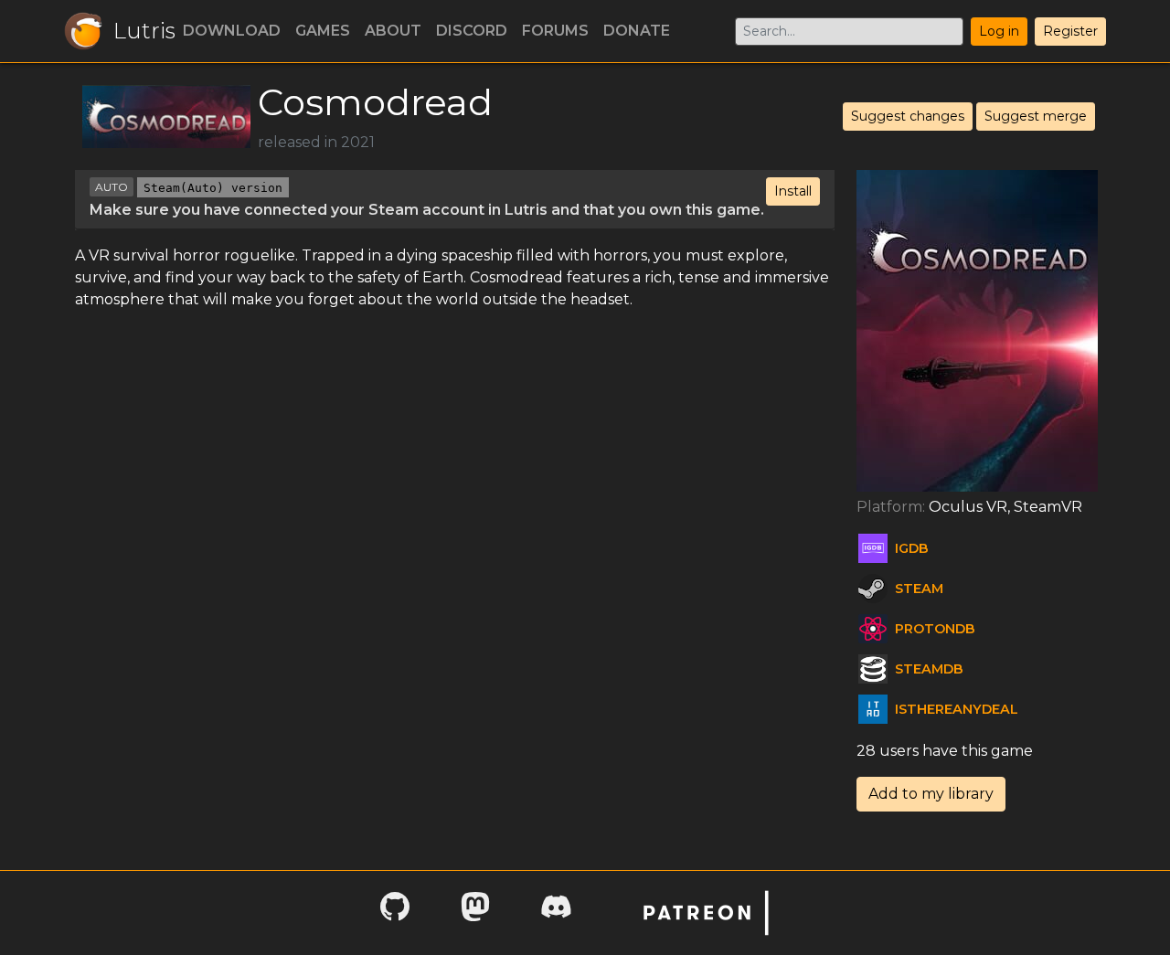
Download (232, 30)
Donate (636, 30)
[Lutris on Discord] (555, 912)
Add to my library (931, 793)
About (393, 30)
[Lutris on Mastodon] (475, 912)
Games (322, 30)
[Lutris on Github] (395, 912)
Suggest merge (1035, 116)
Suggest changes (907, 116)
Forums (555, 30)
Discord (471, 30)
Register (1070, 31)
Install (793, 191)
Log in (999, 31)
